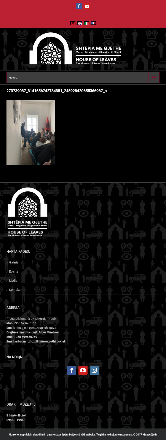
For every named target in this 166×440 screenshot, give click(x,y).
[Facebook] (71, 370)
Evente (13, 271)
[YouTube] (83, 370)
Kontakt (14, 289)
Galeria (14, 262)
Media (13, 280)
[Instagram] (94, 370)
